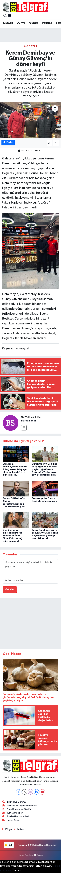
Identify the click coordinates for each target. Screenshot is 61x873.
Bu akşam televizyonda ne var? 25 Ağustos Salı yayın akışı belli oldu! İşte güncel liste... (15, 469)
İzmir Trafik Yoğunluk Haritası (22, 805)
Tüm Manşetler (15, 813)
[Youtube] (42, 792)
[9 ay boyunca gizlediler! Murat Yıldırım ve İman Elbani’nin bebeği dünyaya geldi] (16, 520)
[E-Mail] (24, 427)
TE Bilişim (38, 855)
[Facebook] (18, 792)
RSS (10, 845)
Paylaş (10, 142)
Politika (47, 22)
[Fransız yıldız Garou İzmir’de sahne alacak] (45, 488)
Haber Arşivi (13, 820)
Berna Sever (28, 420)
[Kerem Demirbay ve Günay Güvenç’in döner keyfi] (30, 120)
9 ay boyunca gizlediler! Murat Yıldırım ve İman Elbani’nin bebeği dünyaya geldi (13, 535)
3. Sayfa (7, 22)
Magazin (30, 46)
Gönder (10, 589)
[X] (24, 792)
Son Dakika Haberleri (18, 816)
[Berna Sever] (10, 422)
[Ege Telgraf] (25, 7)
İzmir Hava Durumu (16, 802)
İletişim (20, 829)
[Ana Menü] (9, 16)
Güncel (33, 22)
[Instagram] (30, 792)
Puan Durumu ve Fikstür (19, 809)
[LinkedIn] (36, 792)
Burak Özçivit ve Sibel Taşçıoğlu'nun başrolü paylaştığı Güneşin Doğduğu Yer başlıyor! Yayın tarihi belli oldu (44, 469)
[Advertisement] (30, 624)
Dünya (21, 22)
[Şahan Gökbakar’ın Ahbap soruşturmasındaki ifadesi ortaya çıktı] (16, 488)
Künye (8, 829)
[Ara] (5, 16)
